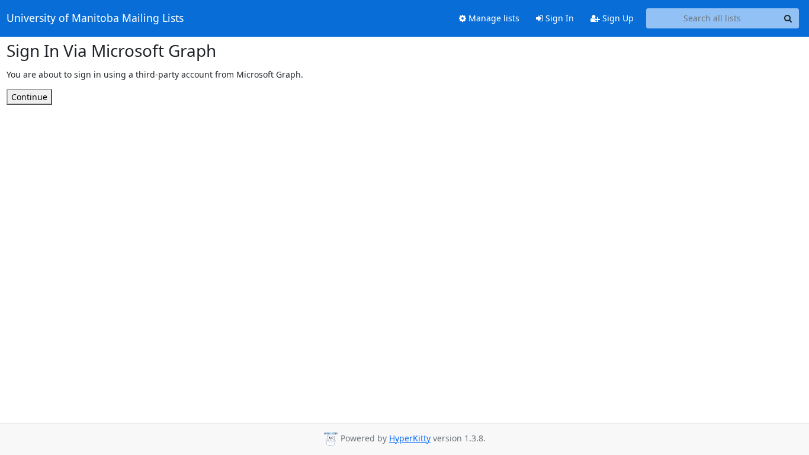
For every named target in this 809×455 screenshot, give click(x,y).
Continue (29, 96)
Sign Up (617, 18)
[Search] (788, 18)
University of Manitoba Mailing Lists (95, 18)
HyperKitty (410, 438)
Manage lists (492, 18)
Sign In (558, 18)
